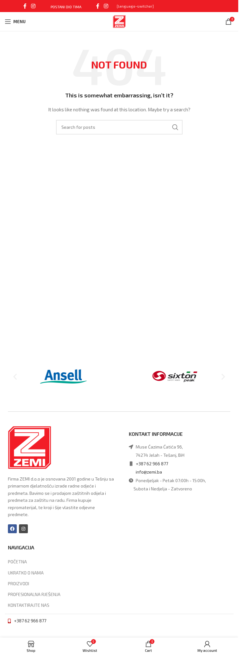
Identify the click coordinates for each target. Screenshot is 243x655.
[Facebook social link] (25, 6)
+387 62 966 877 (152, 463)
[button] (15, 376)
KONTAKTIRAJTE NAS (28, 605)
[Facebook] (12, 528)
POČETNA (17, 561)
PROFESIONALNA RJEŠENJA (34, 594)
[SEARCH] (175, 127)
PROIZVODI (18, 583)
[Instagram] (23, 528)
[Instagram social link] (33, 6)
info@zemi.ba (149, 472)
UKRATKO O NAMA (26, 572)
